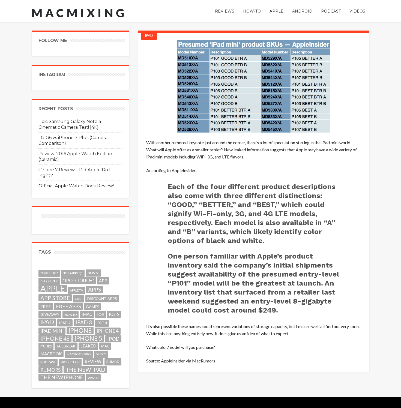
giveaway (49, 314)
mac (105, 346)
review (93, 361)
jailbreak (66, 346)
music (101, 354)
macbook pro (79, 354)
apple (52, 288)
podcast (48, 362)
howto (70, 314)
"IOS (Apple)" (73, 273)
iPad (149, 35)
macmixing (79, 13)
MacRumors (203, 360)
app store (55, 298)
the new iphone (61, 377)
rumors (50, 370)
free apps (68, 306)
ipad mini (52, 331)
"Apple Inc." (49, 273)
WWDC (93, 378)
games (92, 306)
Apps (94, 289)
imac (87, 314)
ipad (47, 322)
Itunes (46, 346)
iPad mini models (162, 156)
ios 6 (114, 314)
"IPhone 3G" (49, 281)
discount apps (102, 298)
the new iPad (85, 369)
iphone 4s (55, 338)
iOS (100, 314)
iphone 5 (88, 338)
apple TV (76, 290)
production (70, 362)
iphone (80, 330)
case (78, 299)
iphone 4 (108, 331)
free (45, 306)
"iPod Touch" (78, 280)
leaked (88, 346)
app (103, 280)
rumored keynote (188, 142)
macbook (51, 353)
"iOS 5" (93, 273)
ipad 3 (84, 322)
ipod (113, 339)
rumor (112, 362)
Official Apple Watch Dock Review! (76, 185)
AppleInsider (184, 170)
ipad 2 (65, 322)
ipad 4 (102, 323)
